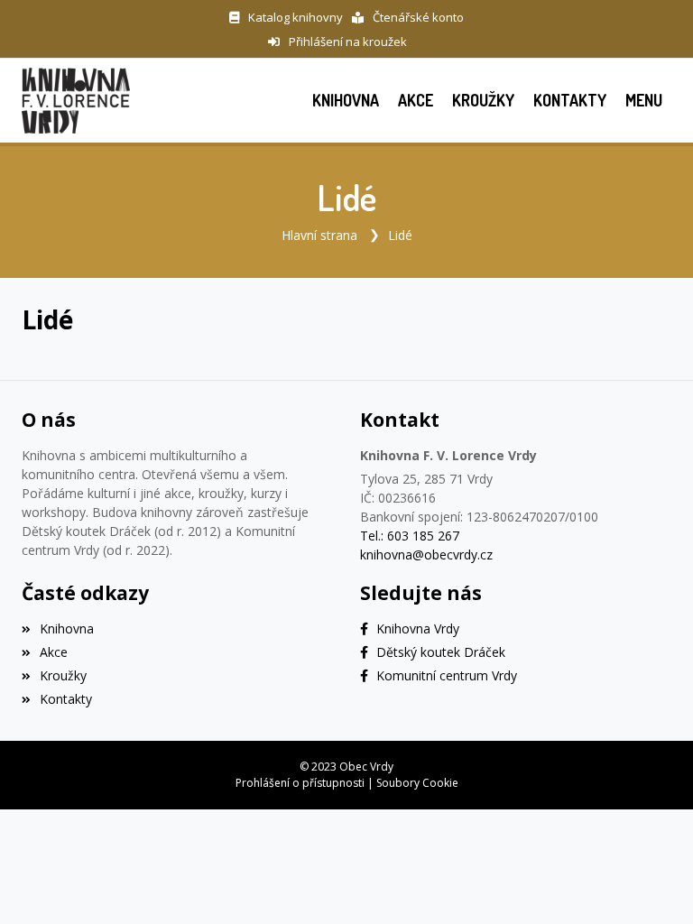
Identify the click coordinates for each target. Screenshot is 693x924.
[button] (643, 100)
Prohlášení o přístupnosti (300, 782)
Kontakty (66, 698)
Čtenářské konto (418, 17)
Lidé (400, 235)
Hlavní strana (319, 235)
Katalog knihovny (295, 17)
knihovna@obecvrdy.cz (426, 554)
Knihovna (67, 628)
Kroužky (63, 675)
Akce (54, 652)
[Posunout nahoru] (652, 883)
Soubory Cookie (417, 782)
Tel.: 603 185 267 (409, 535)
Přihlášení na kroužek (348, 41)
